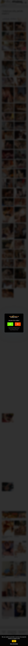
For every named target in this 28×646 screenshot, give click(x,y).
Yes (10, 324)
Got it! (14, 641)
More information (14, 643)
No (17, 324)
